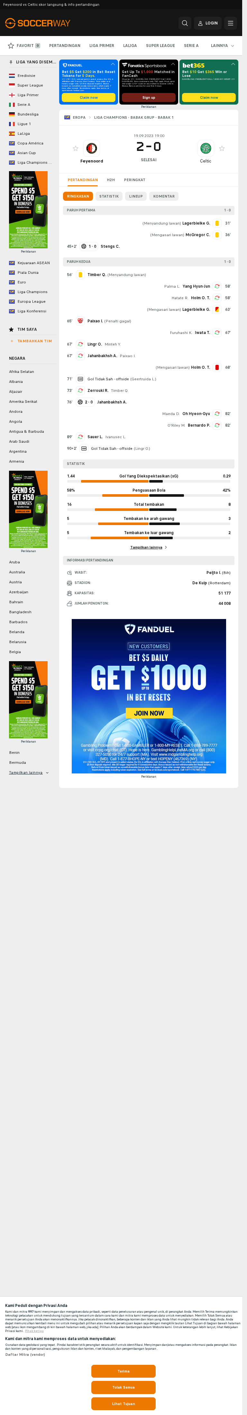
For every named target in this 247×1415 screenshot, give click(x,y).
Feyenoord (91, 161)
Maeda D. (171, 413)
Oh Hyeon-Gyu (196, 413)
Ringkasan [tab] (78, 196)
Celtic (205, 161)
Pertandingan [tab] (83, 180)
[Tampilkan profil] (91, 148)
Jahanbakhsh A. (102, 355)
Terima (123, 1371)
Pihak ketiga (34, 1331)
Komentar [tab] (164, 196)
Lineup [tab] (136, 196)
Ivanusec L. (115, 436)
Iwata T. (202, 332)
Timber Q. (119, 390)
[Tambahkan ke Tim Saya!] (75, 148)
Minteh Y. (113, 344)
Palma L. (172, 286)
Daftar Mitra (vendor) (25, 1354)
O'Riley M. (176, 425)
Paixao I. (127, 355)
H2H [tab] (111, 180)
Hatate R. (179, 298)
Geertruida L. (143, 379)
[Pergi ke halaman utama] (49, 23)
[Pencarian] (184, 23)
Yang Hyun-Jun (196, 286)
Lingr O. (94, 344)
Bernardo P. (199, 425)
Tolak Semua (123, 1387)
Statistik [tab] (109, 196)
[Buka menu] (230, 23)
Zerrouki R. (97, 390)
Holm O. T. (200, 298)
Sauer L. (95, 436)
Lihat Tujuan (123, 1403)
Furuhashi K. (181, 332)
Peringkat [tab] (134, 180)
